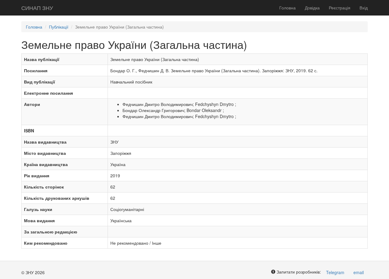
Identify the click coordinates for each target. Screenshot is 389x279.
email (358, 272)
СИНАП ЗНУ (37, 8)
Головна (287, 8)
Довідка (312, 8)
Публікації (58, 27)
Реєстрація (339, 8)
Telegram (335, 272)
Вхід (364, 8)
